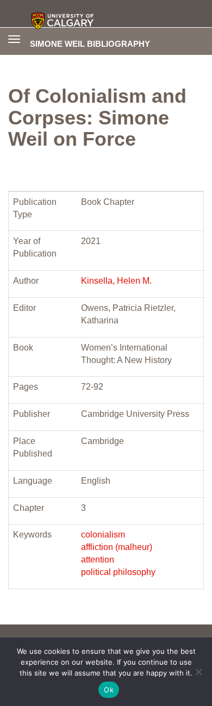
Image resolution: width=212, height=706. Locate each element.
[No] (198, 671)
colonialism (103, 534)
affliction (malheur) (116, 547)
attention (97, 559)
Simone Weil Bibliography (90, 43)
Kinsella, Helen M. (116, 280)
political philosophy (118, 572)
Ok (109, 689)
